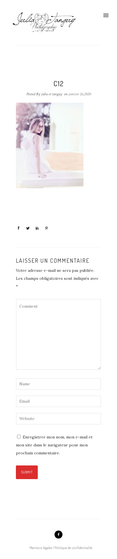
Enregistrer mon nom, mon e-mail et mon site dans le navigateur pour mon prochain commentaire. (54, 445)
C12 (58, 83)
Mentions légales (41, 547)
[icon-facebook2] (58, 535)
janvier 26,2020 (79, 94)
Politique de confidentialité (73, 547)
